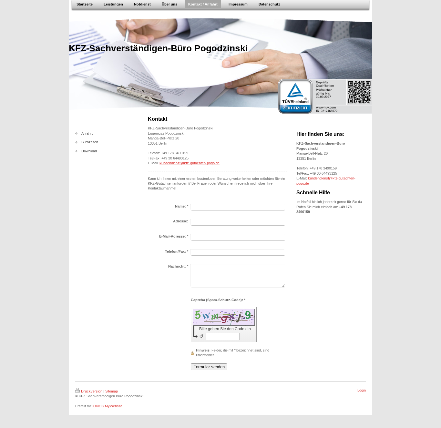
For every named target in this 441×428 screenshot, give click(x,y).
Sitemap (111, 391)
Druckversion (91, 391)
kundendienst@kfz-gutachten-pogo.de (189, 163)
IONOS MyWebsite (107, 406)
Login (361, 390)
